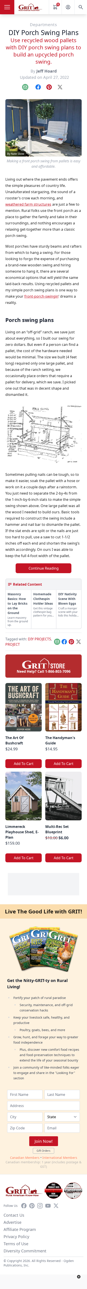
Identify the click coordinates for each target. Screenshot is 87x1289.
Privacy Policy (16, 1236)
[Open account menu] (68, 7)
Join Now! (44, 1141)
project (12, 644)
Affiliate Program (20, 1229)
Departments (43, 24)
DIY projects (39, 639)
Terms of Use (16, 1243)
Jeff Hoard (46, 71)
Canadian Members (24, 1157)
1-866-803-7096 (57, 671)
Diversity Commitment (25, 1250)
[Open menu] (7, 7)
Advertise (12, 1222)
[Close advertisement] (78, 1276)
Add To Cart (23, 763)
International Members (59, 1157)
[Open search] (81, 7)
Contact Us (14, 1215)
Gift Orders (43, 1151)
